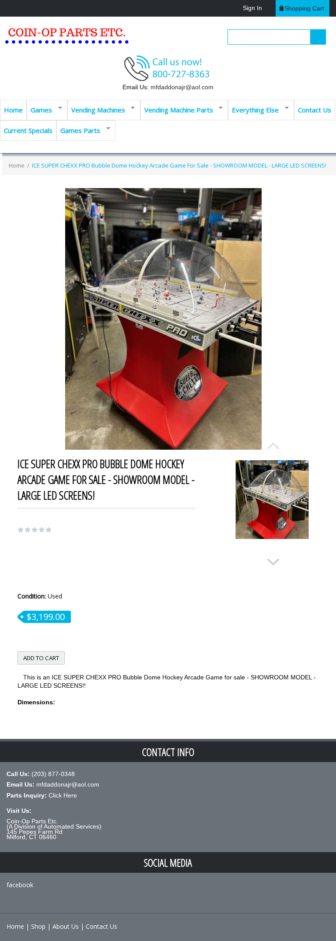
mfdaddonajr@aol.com (182, 87)
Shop (38, 926)
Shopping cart (304, 8)
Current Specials (28, 130)
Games (39, 109)
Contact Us (314, 109)
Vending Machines (96, 109)
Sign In (252, 7)
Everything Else (253, 109)
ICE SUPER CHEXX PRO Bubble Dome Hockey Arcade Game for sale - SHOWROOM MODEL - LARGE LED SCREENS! (179, 165)
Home (13, 109)
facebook (20, 885)
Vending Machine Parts (176, 109)
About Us (65, 926)
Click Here (63, 795)
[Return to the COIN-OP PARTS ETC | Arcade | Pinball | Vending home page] (65, 39)
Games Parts (78, 130)
